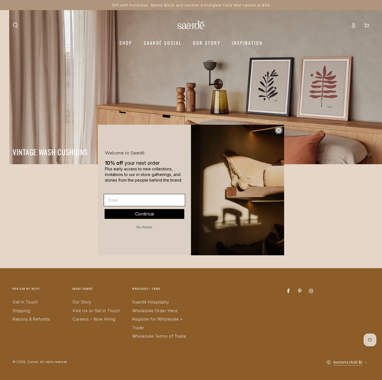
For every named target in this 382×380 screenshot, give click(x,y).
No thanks (144, 227)
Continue (144, 214)
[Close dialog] (278, 130)
